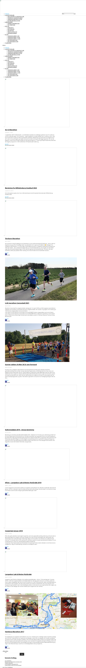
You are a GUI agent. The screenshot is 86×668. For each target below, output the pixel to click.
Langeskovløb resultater (15, 19)
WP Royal (10, 667)
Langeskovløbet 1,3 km (14, 39)
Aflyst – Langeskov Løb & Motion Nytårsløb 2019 (23, 483)
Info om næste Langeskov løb (16, 16)
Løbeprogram (9, 22)
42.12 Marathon (11, 130)
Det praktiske (11, 25)
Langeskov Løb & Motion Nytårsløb (18, 574)
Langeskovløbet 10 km (14, 37)
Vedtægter (11, 30)
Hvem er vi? (11, 27)
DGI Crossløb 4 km (12, 40)
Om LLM (7, 26)
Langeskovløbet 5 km (13, 36)
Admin (12, 145)
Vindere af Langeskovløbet (15, 18)
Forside (7, 14)
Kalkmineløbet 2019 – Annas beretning (19, 430)
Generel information (13, 23)
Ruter (6, 34)
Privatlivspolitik (12, 32)
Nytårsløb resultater (14, 20)
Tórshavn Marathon (12, 238)
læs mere (7, 144)
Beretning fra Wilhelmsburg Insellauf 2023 (21, 188)
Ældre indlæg (5, 651)
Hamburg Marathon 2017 (14, 632)
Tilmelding (8, 43)
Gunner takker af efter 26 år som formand (21, 364)
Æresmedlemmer (12, 33)
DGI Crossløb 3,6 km (13, 41)
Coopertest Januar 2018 (14, 531)
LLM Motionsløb (9, 15)
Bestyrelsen (11, 29)
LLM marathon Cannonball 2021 (17, 303)
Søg (5, 652)
